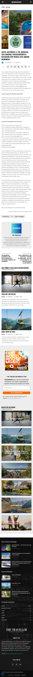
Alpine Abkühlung (16, 505)
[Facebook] (7, 66)
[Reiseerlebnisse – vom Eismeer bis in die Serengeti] (6, 547)
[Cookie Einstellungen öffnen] (3, 675)
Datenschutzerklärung (13, 398)
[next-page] (29, 413)
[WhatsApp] (14, 66)
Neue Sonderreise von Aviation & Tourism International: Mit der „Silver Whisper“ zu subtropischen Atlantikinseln (24, 259)
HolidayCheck (5, 216)
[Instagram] (16, 664)
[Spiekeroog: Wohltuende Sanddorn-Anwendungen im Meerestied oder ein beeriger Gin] (6, 594)
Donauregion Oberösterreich (16, 470)
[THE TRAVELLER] (3, 63)
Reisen (8, 7)
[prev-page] (26, 413)
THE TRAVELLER (8, 62)
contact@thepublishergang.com (15, 653)
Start (3, 7)
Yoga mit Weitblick (9, 294)
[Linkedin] (18, 66)
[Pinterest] (11, 66)
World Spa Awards (19, 216)
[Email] (25, 66)
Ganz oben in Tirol (8, 332)
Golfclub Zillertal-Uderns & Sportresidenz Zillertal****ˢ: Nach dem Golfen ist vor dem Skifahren (21, 563)
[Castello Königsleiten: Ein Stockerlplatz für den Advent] (6, 556)
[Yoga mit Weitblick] (16, 282)
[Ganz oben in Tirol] (16, 319)
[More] (29, 66)
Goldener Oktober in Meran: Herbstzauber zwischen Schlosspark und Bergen (16, 488)
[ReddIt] (22, 66)
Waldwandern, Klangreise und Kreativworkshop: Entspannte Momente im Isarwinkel (8, 258)
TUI (12, 216)
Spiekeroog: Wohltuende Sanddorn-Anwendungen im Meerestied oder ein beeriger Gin (16, 453)
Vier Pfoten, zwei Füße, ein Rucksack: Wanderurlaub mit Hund (16, 522)
